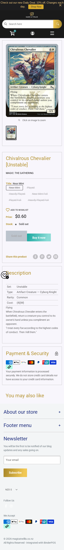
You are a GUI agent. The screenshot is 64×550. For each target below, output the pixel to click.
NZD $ (8, 489)
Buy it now (39, 237)
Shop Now (36, 6)
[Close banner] (60, 5)
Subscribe (15, 472)
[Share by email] (55, 256)
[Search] (57, 24)
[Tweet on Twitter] (48, 256)
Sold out (16, 236)
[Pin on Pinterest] (42, 256)
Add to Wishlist (19, 210)
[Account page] (32, 33)
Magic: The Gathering (20, 173)
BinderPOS (50, 542)
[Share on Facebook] (35, 256)
